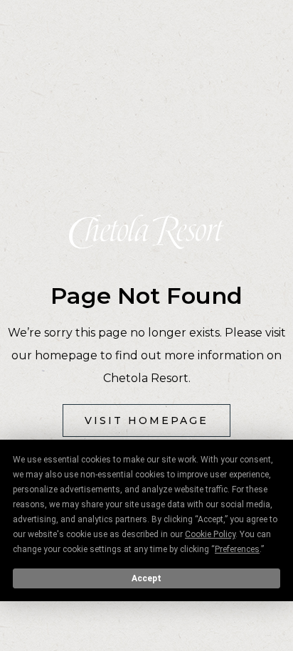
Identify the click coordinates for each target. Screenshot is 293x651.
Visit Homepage (146, 420)
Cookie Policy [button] (210, 534)
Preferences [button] (237, 549)
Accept (146, 578)
